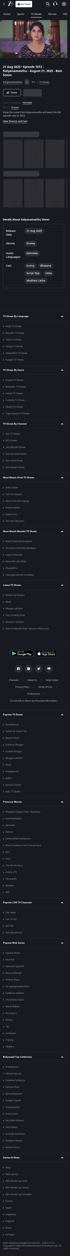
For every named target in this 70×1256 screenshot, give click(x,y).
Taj (7, 1026)
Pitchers (10, 1046)
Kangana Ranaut (14, 1140)
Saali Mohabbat (14, 818)
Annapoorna (12, 771)
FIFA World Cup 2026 (16, 1181)
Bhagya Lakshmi (14, 608)
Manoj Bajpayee (14, 1093)
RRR (8, 892)
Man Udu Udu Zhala (16, 561)
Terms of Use (45, 687)
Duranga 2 (11, 1013)
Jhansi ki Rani (12, 738)
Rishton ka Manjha (15, 595)
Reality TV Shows (14, 407)
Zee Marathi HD (14, 932)
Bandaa (10, 885)
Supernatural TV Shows (18, 413)
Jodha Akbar (12, 487)
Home (6, 14)
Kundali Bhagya (14, 751)
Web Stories (12, 1174)
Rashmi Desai (13, 1147)
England (10, 1221)
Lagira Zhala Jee (14, 554)
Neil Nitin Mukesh (15, 1120)
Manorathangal (14, 973)
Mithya (9, 1020)
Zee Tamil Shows (14, 460)
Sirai (8, 858)
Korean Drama (13, 785)
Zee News (11, 912)
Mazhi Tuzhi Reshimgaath (19, 541)
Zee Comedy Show (15, 615)
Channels (13, 680)
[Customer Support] (55, 4)
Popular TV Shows (13, 714)
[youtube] (49, 669)
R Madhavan (12, 1067)
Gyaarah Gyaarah (15, 966)
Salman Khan (12, 1087)
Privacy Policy (22, 687)
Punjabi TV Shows (15, 359)
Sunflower (11, 1033)
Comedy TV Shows (15, 400)
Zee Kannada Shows (16, 454)
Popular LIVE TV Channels (17, 902)
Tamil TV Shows (14, 339)
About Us (32, 680)
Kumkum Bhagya (14, 744)
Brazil (9, 1228)
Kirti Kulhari (12, 1127)
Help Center (52, 680)
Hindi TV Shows (13, 326)
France (9, 1201)
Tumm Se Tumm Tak (16, 731)
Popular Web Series (14, 943)
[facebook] (18, 669)
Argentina (11, 1214)
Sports (20, 14)
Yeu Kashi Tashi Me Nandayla (21, 548)
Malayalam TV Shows (17, 353)
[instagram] (28, 669)
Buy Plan (25, 4)
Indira (9, 778)
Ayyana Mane (13, 953)
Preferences (33, 694)
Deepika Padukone (15, 1080)
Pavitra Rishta (13, 507)
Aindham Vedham (15, 993)
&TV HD (10, 926)
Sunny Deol (11, 1114)
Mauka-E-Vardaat (15, 622)
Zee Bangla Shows (15, 467)
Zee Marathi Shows (16, 447)
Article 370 (11, 872)
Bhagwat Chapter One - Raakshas (23, 812)
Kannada (27, 102)
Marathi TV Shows (15, 333)
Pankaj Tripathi (13, 1100)
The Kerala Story (14, 865)
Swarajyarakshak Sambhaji (20, 575)
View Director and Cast (15, 121)
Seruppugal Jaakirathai (17, 986)
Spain (8, 1207)
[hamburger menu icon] (64, 4)
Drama (15, 107)
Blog (8, 1167)
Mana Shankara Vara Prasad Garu (23, 845)
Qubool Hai (11, 514)
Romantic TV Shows (16, 386)
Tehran (9, 832)
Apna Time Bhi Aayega (17, 501)
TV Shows (36, 14)
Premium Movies (12, 802)
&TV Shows (11, 440)
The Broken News (15, 999)
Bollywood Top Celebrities (17, 1057)
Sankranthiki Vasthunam (18, 838)
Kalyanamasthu (12, 82)
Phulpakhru (11, 568)
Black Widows (13, 1006)
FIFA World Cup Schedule (19, 1194)
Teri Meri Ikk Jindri (15, 521)
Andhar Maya (13, 979)
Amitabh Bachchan (15, 1134)
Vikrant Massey (13, 1073)
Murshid (10, 959)
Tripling (9, 1040)
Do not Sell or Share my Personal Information (33, 701)
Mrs (8, 852)
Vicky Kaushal (13, 1107)
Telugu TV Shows (14, 346)
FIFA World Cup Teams (17, 1187)
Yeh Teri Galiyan (14, 494)
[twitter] (39, 669)
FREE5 (66, 14)
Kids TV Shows (13, 791)
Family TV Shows (14, 393)
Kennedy (10, 825)
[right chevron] (7, 154)
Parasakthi (11, 879)
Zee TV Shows (13, 434)
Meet (8, 602)
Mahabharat (12, 724)
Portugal (10, 1234)
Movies (52, 14)
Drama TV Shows (14, 380)
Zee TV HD (11, 919)
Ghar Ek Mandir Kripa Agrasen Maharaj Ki (27, 628)
